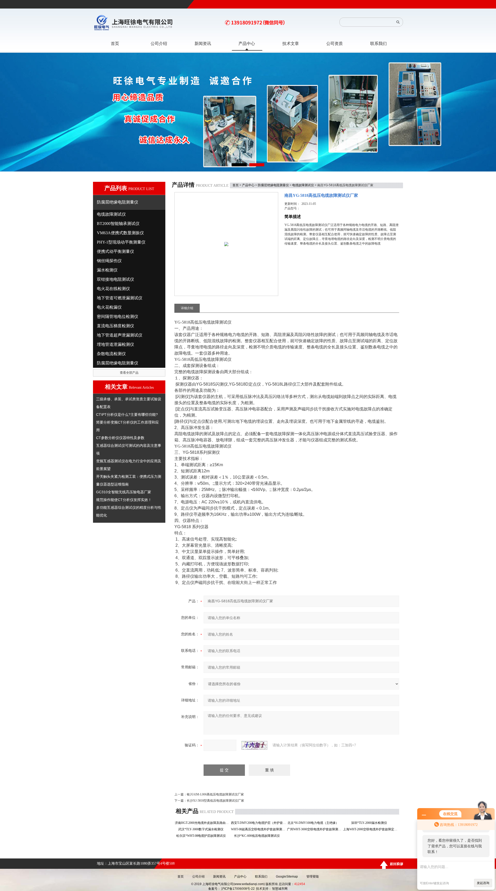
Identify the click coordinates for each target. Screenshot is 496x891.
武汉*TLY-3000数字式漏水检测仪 (202, 829)
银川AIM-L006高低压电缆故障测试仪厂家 (215, 794)
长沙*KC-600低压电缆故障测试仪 (258, 836)
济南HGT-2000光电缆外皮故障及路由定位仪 (202, 823)
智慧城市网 (280, 888)
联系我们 (261, 876)
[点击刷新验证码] (254, 745)
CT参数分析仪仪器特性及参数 (120, 438)
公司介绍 (198, 876)
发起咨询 (483, 883)
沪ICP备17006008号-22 (238, 888)
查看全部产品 (129, 372)
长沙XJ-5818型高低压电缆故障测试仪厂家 (215, 800)
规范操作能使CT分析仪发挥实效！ (124, 500)
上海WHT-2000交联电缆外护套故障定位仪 (370, 829)
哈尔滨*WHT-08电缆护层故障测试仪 (202, 836)
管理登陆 (312, 876)
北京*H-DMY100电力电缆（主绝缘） (315, 823)
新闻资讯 (219, 876)
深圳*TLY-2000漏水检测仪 (370, 823)
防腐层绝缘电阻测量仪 (273, 185)
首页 (236, 185)
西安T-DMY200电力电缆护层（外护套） (258, 823)
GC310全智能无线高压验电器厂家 (123, 492)
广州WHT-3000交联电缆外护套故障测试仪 (314, 829)
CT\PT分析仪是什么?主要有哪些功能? (127, 414)
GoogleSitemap (287, 876)
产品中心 (248, 185)
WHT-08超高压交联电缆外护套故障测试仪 (258, 829)
